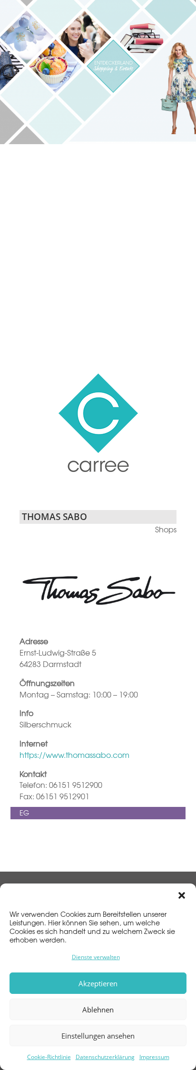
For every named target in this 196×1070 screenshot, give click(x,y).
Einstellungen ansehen (98, 1036)
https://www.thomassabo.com (74, 754)
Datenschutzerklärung (105, 1057)
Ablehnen (98, 1009)
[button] (181, 895)
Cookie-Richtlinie (49, 1057)
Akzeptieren (98, 983)
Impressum (154, 1057)
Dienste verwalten (96, 957)
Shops (165, 529)
